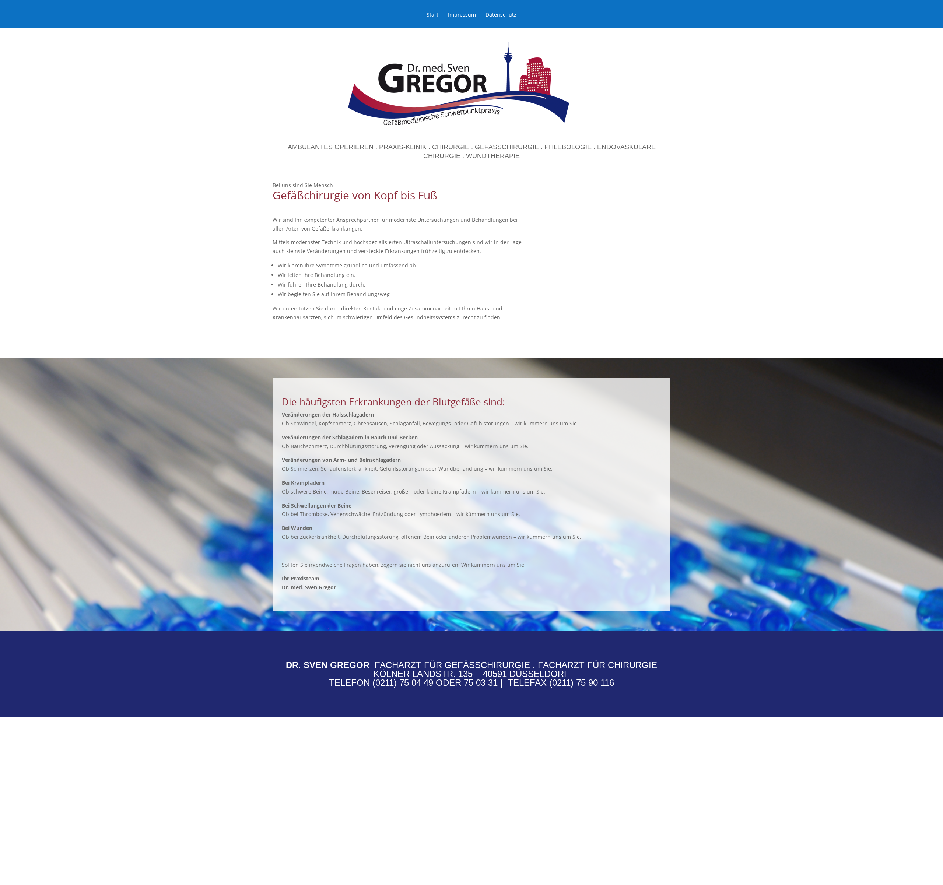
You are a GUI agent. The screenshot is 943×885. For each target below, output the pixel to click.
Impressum (462, 15)
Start (432, 15)
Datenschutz (500, 15)
